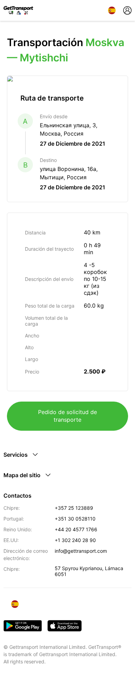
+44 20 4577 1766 (76, 529)
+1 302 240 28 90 (75, 540)
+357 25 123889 (74, 508)
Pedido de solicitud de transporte (67, 416)
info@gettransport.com (81, 551)
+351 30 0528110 (75, 519)
